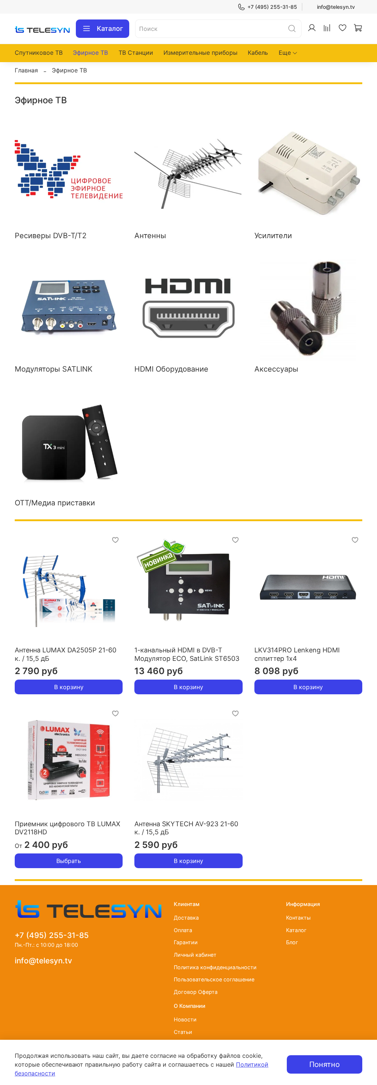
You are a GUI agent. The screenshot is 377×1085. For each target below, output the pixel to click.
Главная (26, 70)
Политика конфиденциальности (215, 967)
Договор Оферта (196, 992)
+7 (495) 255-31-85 (272, 7)
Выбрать (68, 860)
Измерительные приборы (200, 52)
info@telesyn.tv (336, 7)
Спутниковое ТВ (39, 52)
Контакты (298, 917)
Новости (185, 1019)
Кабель (258, 52)
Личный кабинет (195, 955)
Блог (292, 942)
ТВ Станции (136, 52)
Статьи (183, 1032)
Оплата (183, 930)
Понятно (324, 1064)
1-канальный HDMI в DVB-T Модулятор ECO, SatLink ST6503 (186, 654)
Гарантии (186, 942)
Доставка (186, 917)
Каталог (110, 28)
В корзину (69, 687)
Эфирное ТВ (90, 52)
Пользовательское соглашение (214, 979)
